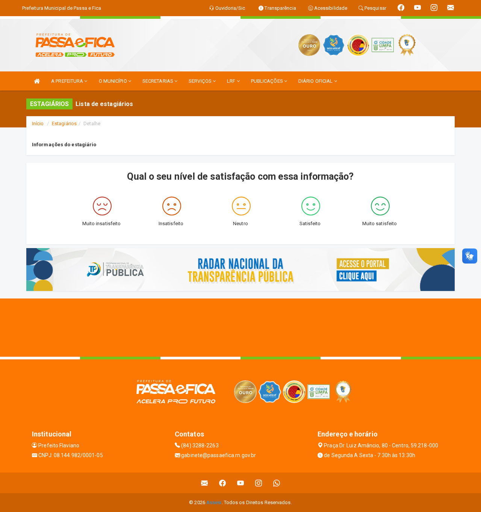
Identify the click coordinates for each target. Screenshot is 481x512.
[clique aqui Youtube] (240, 482)
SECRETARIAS (158, 81)
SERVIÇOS (201, 81)
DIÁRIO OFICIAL (316, 81)
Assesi (214, 502)
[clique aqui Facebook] (222, 482)
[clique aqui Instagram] (258, 482)
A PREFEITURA (67, 81)
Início (38, 123)
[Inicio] (37, 81)
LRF (231, 81)
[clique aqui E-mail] (204, 482)
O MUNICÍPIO (113, 81)
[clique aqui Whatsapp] (276, 482)
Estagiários (64, 123)
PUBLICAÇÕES (267, 81)
